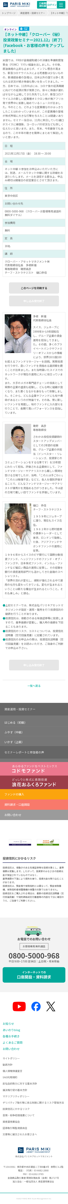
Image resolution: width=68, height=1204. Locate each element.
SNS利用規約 (10, 1077)
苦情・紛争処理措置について (19, 1115)
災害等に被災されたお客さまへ (20, 1134)
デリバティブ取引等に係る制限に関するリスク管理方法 (33, 1102)
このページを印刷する (34, 288)
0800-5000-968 (34, 955)
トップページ (8, 13)
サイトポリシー (11, 1058)
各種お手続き (11, 1036)
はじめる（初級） (15, 722)
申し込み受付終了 (34, 301)
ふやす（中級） (14, 732)
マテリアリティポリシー (16, 1096)
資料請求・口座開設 (17, 804)
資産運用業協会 (11, 1121)
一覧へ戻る (34, 686)
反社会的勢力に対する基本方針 (20, 1083)
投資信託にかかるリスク (16, 1109)
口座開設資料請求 (43, 4)
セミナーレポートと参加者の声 (24, 752)
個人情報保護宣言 (12, 1071)
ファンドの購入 (14, 794)
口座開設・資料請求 (34, 975)
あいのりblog (11, 1030)
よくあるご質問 (12, 1042)
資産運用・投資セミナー (32, 13)
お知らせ (8, 1024)
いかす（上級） (14, 742)
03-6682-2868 (41, 1170)
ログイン (51, 4)
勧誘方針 (7, 1064)
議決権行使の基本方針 (15, 1090)
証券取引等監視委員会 (15, 1128)
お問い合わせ (12, 815)
